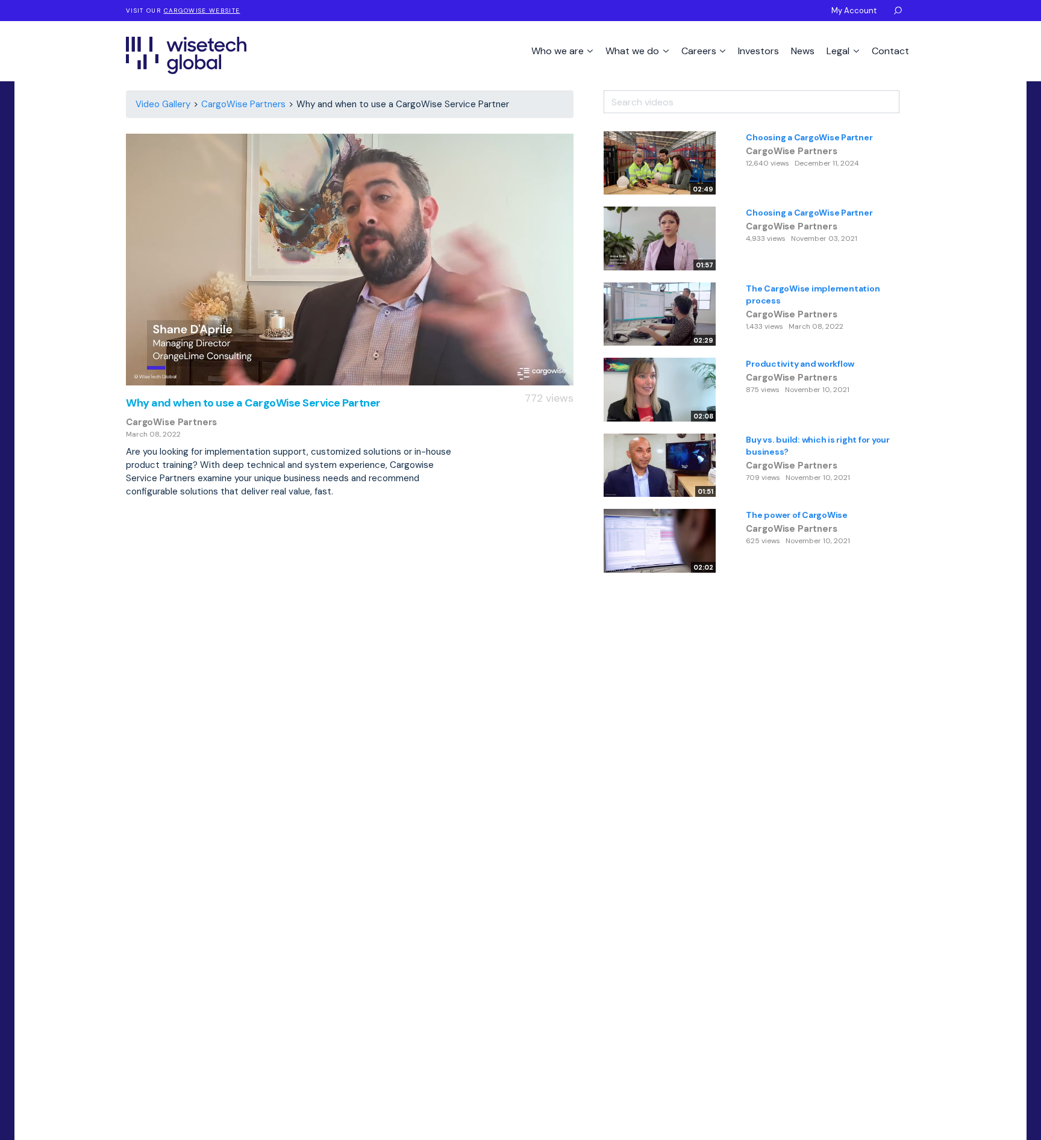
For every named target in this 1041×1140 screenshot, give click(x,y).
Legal (839, 51)
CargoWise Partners (243, 104)
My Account (854, 10)
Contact (890, 51)
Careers (700, 51)
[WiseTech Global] (186, 55)
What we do (633, 51)
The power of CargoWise (797, 514)
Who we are (558, 51)
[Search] (907, 97)
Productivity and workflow (800, 363)
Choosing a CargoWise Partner (809, 137)
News (802, 51)
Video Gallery (163, 104)
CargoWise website (202, 10)
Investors (758, 51)
